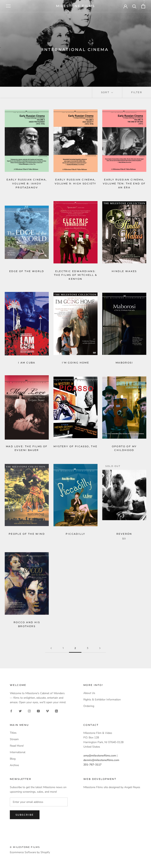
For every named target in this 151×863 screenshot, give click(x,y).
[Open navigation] (8, 6)
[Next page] (100, 648)
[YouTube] (38, 710)
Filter (136, 92)
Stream (14, 739)
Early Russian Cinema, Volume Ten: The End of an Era (124, 183)
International (17, 752)
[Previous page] (51, 648)
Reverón (124, 533)
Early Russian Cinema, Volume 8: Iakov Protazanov (26, 183)
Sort (105, 92)
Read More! (17, 746)
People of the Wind (27, 533)
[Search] (134, 6)
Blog (13, 759)
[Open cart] (143, 6)
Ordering (88, 706)
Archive (14, 765)
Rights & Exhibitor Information (102, 699)
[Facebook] (11, 710)
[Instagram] (29, 710)
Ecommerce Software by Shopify (30, 852)
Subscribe (25, 814)
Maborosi (124, 362)
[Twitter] (20, 710)
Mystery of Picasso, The (75, 446)
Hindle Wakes (124, 271)
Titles (13, 733)
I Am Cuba (26, 362)
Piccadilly (75, 533)
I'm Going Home (75, 362)
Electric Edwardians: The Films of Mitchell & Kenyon (75, 275)
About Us (89, 693)
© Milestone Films (25, 847)
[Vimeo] (47, 710)
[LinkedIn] (56, 710)
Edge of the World (26, 271)
